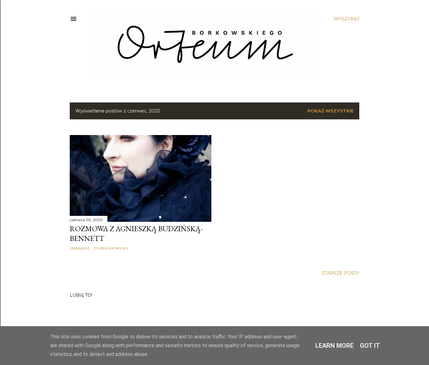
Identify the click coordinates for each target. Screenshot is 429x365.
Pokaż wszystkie (330, 111)
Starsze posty (340, 273)
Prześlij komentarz (111, 248)
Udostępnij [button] (79, 248)
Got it (370, 345)
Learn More (334, 345)
